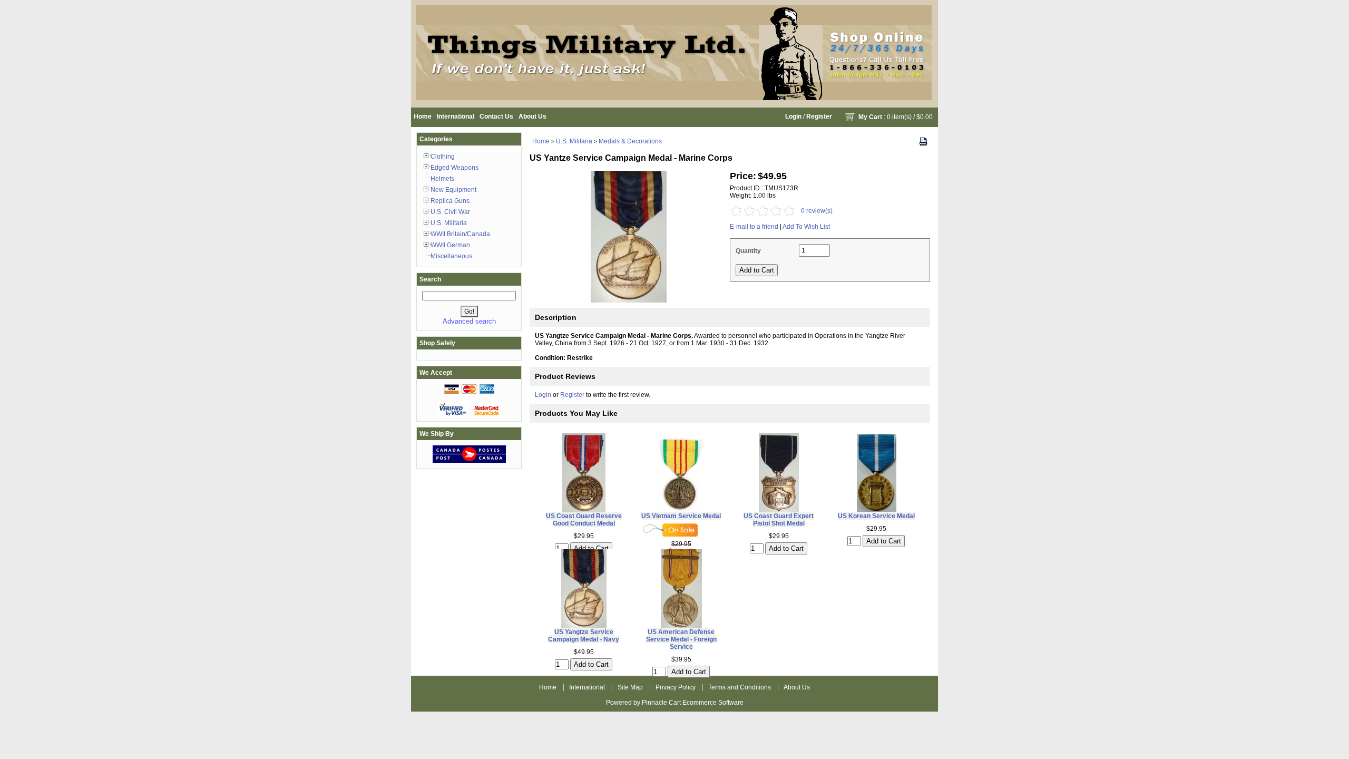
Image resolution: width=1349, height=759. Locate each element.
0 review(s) (817, 211)
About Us (532, 116)
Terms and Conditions (739, 687)
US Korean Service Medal (876, 516)
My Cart (870, 117)
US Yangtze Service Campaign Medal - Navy (583, 635)
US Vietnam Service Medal (681, 516)
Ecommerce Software (713, 702)
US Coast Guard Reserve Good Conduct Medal (584, 519)
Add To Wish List (806, 226)
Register (819, 116)
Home (423, 116)
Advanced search (469, 321)
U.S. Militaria (574, 141)
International (455, 116)
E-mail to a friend (754, 226)
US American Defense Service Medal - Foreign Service (681, 639)
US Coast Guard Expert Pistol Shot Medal (779, 519)
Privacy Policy (676, 687)
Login (793, 116)
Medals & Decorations (630, 141)
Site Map (630, 687)
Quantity (748, 251)
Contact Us (496, 116)
